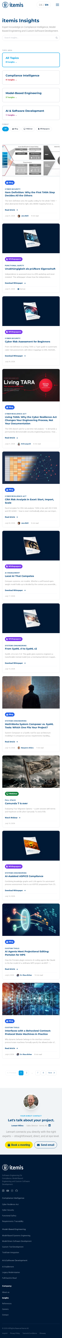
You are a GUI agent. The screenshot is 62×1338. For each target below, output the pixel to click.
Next (50, 1073)
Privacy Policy (15, 1333)
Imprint (4, 1333)
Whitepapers (45, 129)
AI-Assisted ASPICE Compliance (24, 876)
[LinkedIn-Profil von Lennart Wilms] (49, 1125)
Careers (5, 1309)
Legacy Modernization (11, 1272)
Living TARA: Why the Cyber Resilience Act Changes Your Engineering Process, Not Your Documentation (31, 420)
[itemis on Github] (16, 1191)
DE (40, 4)
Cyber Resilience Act (10, 1204)
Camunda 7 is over (16, 803)
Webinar (29, 129)
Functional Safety (9, 1216)
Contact (5, 1315)
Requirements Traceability (12, 1221)
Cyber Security (8, 1210)
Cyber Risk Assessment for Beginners (27, 341)
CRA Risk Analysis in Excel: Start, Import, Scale (29, 501)
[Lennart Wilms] (31, 1101)
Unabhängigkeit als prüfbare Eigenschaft (30, 268)
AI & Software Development (14, 1260)
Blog (16, 129)
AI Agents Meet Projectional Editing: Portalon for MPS (27, 953)
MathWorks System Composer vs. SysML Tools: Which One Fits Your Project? (29, 726)
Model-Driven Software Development (17, 1241)
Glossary (43, 1333)
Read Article (10, 210)
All (5, 129)
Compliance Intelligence (13, 1198)
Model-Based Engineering (14, 1229)
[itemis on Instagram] (12, 1191)
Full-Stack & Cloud (9, 1278)
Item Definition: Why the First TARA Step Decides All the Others (30, 194)
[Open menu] (58, 4)
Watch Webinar (11, 818)
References (7, 1304)
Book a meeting (20, 1144)
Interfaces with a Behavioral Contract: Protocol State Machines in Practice (28, 1032)
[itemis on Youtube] (7, 1191)
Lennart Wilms (17, 1126)
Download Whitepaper (14, 283)
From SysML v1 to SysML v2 (21, 648)
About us (5, 1292)
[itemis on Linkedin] (3, 1191)
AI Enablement (8, 1267)
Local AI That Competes (19, 576)
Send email (47, 1144)
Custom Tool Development (12, 1247)
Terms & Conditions (29, 1333)
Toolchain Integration (10, 1252)
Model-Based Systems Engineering (16, 1236)
